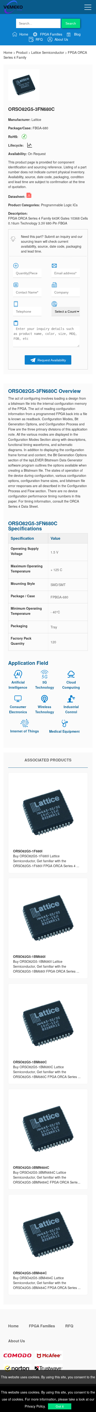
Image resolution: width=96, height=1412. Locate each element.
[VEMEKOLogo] (13, 12)
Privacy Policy (35, 1406)
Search (70, 23)
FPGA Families (50, 34)
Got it (60, 1406)
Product (21, 52)
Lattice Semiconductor (47, 52)
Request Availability (51, 360)
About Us (61, 39)
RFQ (39, 39)
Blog (77, 34)
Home (23, 34)
